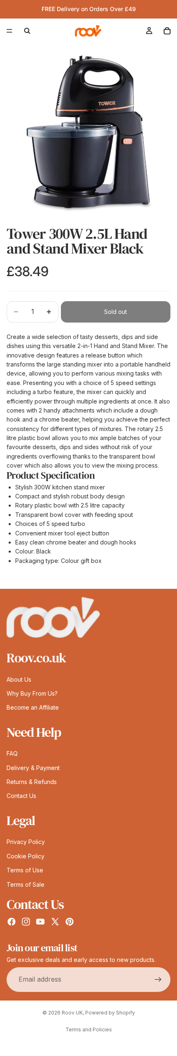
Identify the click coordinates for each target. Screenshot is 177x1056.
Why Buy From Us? (32, 693)
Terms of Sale (25, 884)
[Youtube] (40, 922)
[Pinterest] (70, 922)
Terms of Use (25, 870)
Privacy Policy (26, 841)
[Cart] (167, 31)
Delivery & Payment (33, 767)
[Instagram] (26, 922)
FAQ (12, 753)
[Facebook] (11, 922)
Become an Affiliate (33, 707)
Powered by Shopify (110, 1013)
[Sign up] (158, 979)
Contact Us (21, 796)
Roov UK (72, 1013)
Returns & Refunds (32, 781)
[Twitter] (55, 922)
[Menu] (9, 30)
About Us (19, 679)
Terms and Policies (88, 1029)
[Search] (27, 31)
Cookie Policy (25, 856)
